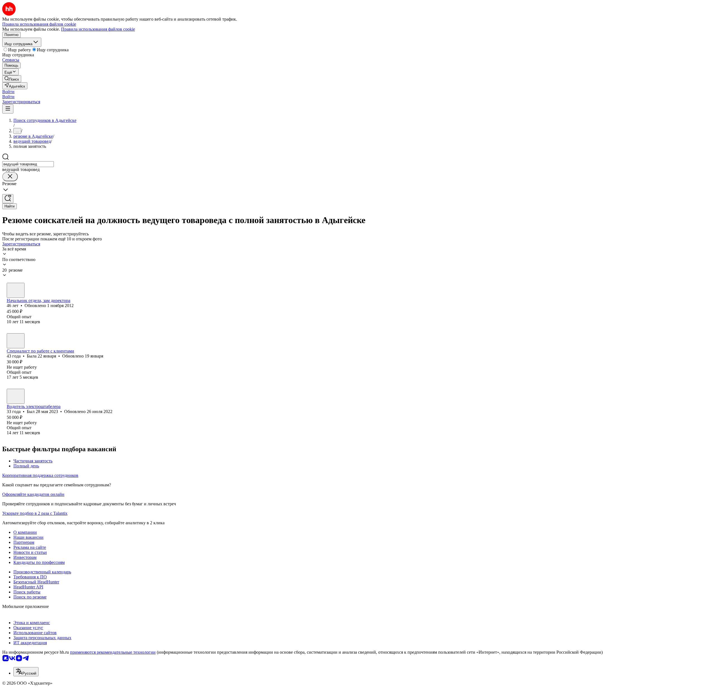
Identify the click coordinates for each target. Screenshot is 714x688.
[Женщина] (16, 340)
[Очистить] (10, 176)
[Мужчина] (16, 290)
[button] (8, 91)
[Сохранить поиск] (7, 198)
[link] (11, 78)
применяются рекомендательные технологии (113, 652)
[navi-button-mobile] (7, 109)
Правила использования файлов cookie (98, 29)
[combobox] (28, 164)
